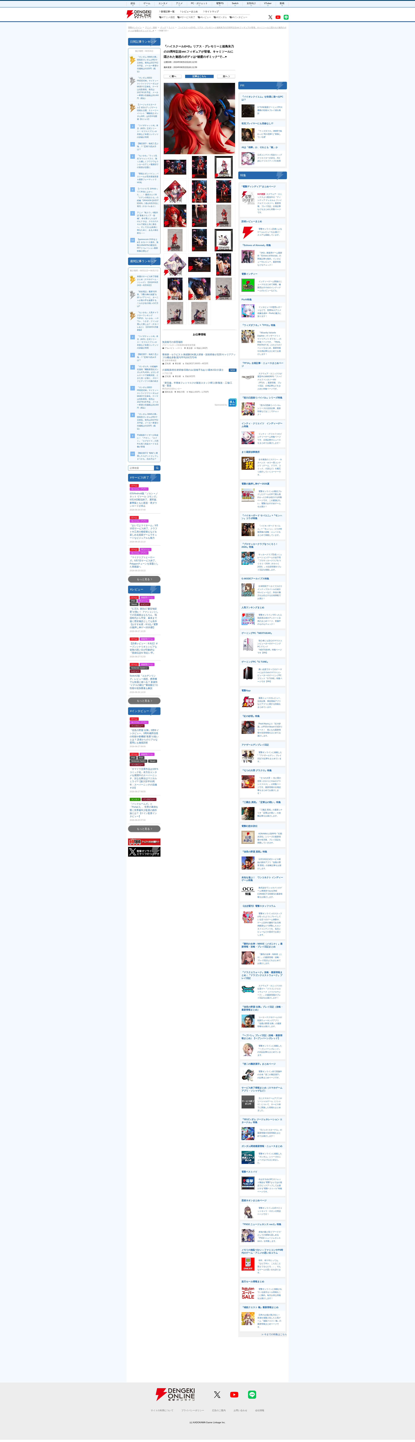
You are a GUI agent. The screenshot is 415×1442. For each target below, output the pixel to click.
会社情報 (259, 1410)
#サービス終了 (187, 17)
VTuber (268, 3)
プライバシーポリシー (192, 1410)
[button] (199, 118)
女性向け (251, 3)
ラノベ (171, 27)
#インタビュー (239, 17)
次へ (225, 76)
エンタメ (163, 3)
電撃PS (220, 3)
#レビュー (206, 17)
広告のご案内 (219, 1410)
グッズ (163, 27)
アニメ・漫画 (151, 27)
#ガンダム (222, 17)
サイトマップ (212, 11)
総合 (133, 3)
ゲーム (146, 3)
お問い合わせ (240, 1410)
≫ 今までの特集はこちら (274, 1334)
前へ (174, 76)
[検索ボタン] (157, 468)
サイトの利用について (162, 1410)
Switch (235, 3)
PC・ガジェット (199, 3)
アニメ (179, 3)
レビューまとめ (190, 11)
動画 (282, 3)
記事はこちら (199, 76)
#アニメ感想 (168, 17)
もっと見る (143, 579)
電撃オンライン (135, 27)
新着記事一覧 (168, 11)
